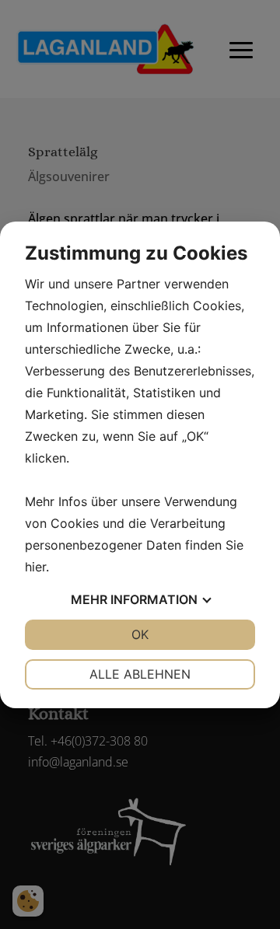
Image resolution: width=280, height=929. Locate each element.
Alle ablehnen (140, 674)
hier (35, 567)
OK (140, 634)
